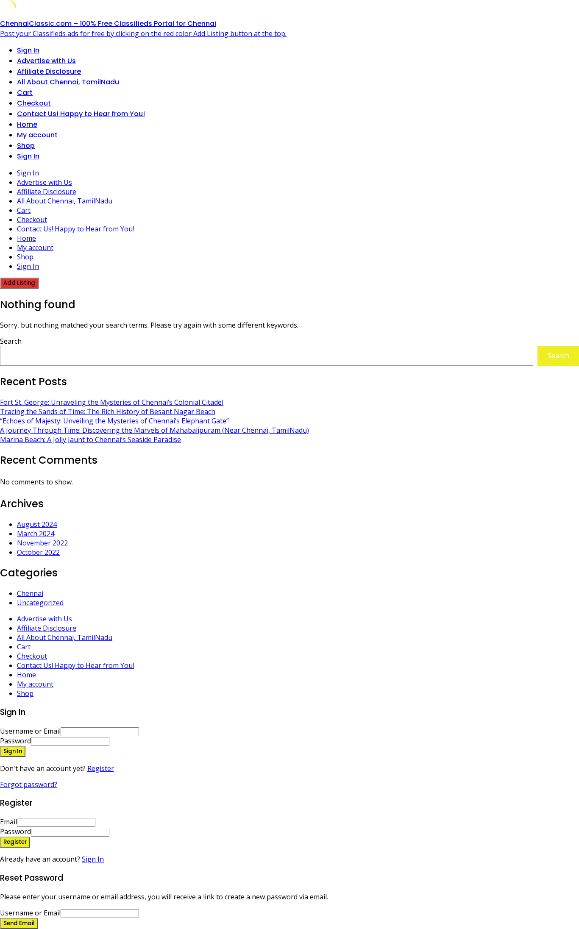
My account (37, 135)
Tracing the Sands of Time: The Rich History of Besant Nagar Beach (107, 411)
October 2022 (38, 552)
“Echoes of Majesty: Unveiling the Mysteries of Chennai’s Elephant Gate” (114, 421)
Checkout (34, 103)
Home (27, 124)
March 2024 (35, 533)
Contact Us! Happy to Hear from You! (81, 114)
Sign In (93, 859)
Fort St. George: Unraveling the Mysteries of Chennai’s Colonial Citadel (111, 402)
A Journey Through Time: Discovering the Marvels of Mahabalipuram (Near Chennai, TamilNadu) (154, 430)
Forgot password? (28, 784)
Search (11, 341)
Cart (25, 92)
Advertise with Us (46, 61)
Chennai (30, 593)
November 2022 (42, 543)
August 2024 (37, 524)
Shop (26, 145)
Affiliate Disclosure (49, 71)
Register (100, 768)
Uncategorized (40, 602)
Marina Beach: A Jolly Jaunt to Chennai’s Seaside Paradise (90, 439)
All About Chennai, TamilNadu (68, 82)
